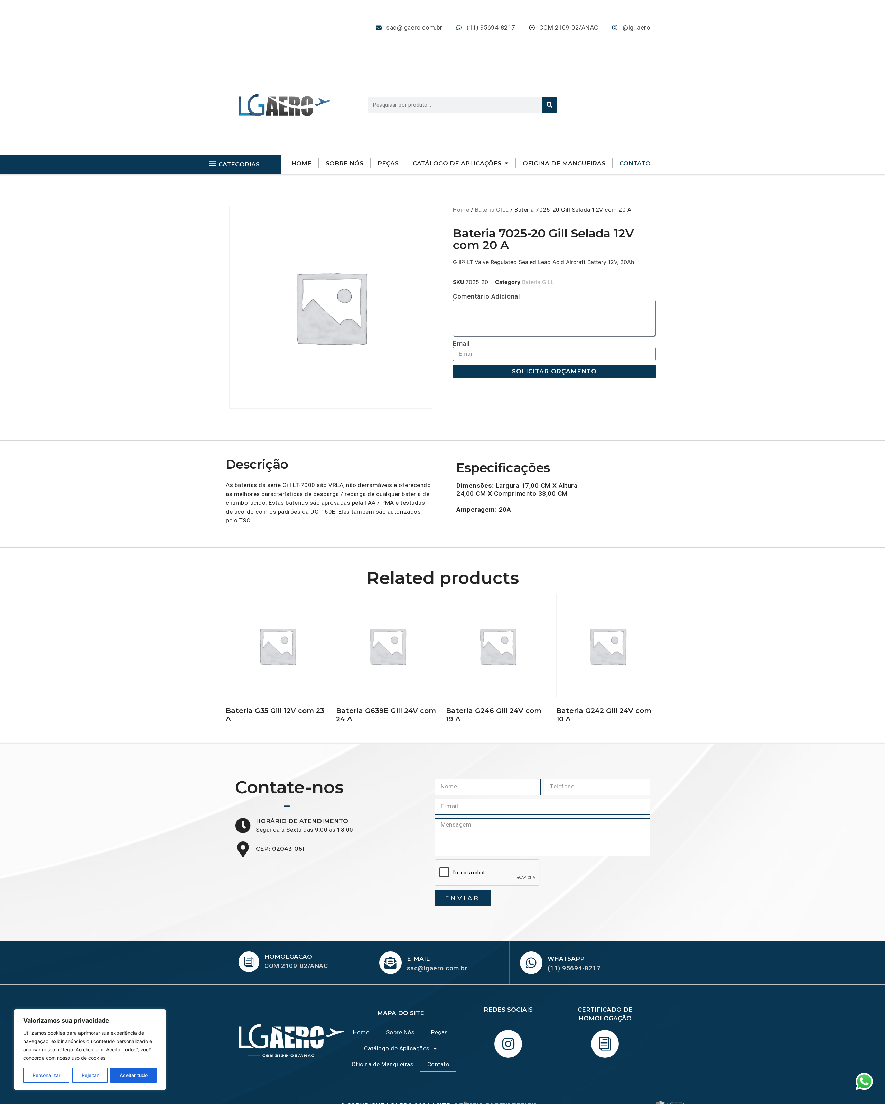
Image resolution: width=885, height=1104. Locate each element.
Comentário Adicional (486, 296)
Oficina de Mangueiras (564, 163)
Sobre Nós (344, 163)
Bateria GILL (492, 209)
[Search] (549, 105)
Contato (635, 163)
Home (301, 163)
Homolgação (288, 956)
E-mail (418, 958)
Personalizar (46, 1075)
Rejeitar (90, 1075)
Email (461, 343)
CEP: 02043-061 (280, 848)
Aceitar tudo (134, 1075)
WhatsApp (566, 958)
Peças (388, 163)
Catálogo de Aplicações (457, 163)
